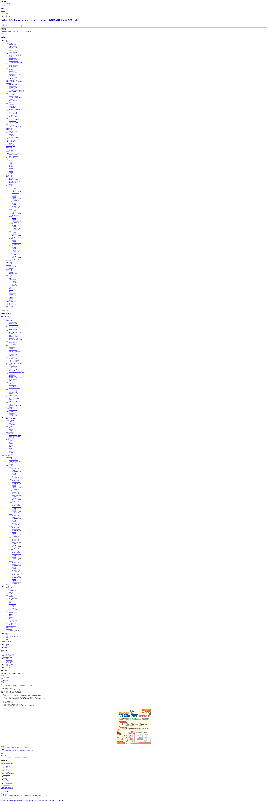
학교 (10, 291)
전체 (12, 763)
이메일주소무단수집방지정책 (13, 636)
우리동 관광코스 (16, 470)
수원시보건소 (6, 775)
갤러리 (10, 632)
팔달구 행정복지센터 (7, 788)
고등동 (10, 165)
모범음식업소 (12, 293)
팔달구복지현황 (13, 87)
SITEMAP (6, 316)
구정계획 (11, 268)
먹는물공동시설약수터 (14, 109)
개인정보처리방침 (7, 783)
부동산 (7, 53)
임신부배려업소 (13, 295)
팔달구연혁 (9, 269)
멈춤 (7, 763)
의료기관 (11, 288)
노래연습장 (12, 134)
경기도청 (5, 776)
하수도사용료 (12, 121)
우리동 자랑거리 (16, 468)
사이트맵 (5, 15)
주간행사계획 (12, 150)
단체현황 (14, 190)
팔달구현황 (9, 271)
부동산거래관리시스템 (14, 55)
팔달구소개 (9, 262)
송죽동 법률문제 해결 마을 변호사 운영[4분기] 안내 (16, 747)
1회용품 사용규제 (13, 107)
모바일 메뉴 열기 (5, 310)
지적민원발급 (12, 75)
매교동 (10, 162)
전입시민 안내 (12, 44)
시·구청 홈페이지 (6, 791)
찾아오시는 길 (15, 193)
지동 (10, 169)
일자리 (7, 128)
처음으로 (5, 13)
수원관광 (3, 11)
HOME (2, 316)
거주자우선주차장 (13, 126)
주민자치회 (9, 176)
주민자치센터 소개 (13, 179)
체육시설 (14, 284)
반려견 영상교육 (13, 100)
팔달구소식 (9, 147)
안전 (7, 64)
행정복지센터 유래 (16, 471)
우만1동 (11, 171)
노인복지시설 (12, 86)
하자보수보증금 (13, 112)
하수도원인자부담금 (14, 119)
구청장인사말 (6, 16)
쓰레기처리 (12, 104)
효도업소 (11, 294)
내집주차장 (12, 125)
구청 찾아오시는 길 (11, 304)
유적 (10, 276)
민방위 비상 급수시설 (14, 66)
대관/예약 (8, 157)
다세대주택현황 (13, 113)
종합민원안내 (9, 43)
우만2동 (11, 172)
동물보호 (8, 93)
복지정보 (11, 84)
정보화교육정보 (10, 80)
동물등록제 (12, 94)
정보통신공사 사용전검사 (12, 81)
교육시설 (14, 282)
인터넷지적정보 (13, 77)
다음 (4, 763)
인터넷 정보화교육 (13, 360)
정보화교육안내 (13, 358)
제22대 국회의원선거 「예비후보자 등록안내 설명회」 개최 (18, 750)
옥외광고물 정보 (13, 116)
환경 (7, 103)
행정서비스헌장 (13, 131)
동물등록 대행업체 (13, 96)
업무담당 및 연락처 (16, 191)
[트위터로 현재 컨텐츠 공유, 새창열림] (5, 646)
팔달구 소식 (10, 641)
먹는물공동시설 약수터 (14, 388)
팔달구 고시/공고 (13, 154)
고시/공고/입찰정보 (11, 153)
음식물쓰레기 (12, 106)
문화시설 (14, 281)
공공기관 (11, 290)
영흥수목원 (6, 780)
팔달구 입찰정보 (13, 156)
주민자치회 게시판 (13, 182)
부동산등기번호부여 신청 (15, 74)
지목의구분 (12, 69)
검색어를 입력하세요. (7, 31)
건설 (7, 118)
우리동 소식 (9, 260)
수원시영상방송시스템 (9, 773)
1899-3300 (17, 757)
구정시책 (8, 265)
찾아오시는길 (6, 785)
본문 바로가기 (6, 3)
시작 (9, 763)
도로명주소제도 (13, 72)
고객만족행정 (9, 129)
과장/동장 (11, 144)
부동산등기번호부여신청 (15, 351)
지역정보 (8, 287)
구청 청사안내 (9, 303)
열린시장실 (9, 146)
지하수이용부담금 (13, 122)
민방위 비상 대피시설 (14, 65)
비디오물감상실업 (13, 137)
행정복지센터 (9, 175)
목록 (2, 753)
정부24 (5, 778)
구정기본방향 (12, 266)
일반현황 (14, 188)
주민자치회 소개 (13, 178)
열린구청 (8, 138)
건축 (7, 110)
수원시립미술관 (7, 767)
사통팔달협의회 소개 (14, 630)
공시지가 (11, 56)
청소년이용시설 (16, 285)
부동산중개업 (12, 58)
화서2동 (11, 168)
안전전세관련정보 (13, 59)
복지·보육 (8, 83)
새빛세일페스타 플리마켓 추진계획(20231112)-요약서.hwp (17, 685)
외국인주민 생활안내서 (14, 90)
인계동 (10, 174)
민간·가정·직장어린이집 (15, 91)
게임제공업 (12, 135)
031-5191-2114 (23, 757)
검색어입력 (4, 26)
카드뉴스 (11, 99)
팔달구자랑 (9, 275)
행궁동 (10, 160)
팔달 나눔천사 (12, 88)
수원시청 (3, 5)
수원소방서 (6, 770)
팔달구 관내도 (9, 306)
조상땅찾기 (12, 71)
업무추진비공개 (10, 141)
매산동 (10, 163)
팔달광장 (11, 429)
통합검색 (8, 637)
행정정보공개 (9, 132)
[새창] (32, 800)
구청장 (10, 143)
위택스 (10, 50)
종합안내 (8, 41)
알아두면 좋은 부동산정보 (15, 62)
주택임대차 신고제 (13, 61)
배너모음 (8, 639)
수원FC (5, 769)
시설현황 (11, 184)
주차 (7, 124)
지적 (7, 68)
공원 (10, 278)
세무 (7, 49)
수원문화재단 (6, 772)
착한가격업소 (12, 297)
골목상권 (11, 300)
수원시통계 (12, 273)
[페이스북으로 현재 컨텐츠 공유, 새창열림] (6, 644)
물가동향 (11, 298)
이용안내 (5, 633)
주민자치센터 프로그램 (14, 181)
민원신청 (11, 46)
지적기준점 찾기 (13, 78)
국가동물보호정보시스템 (15, 97)
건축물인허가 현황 (13, 115)
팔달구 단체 (9, 307)
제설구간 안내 (9, 159)
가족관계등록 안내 (13, 47)
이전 (2, 763)
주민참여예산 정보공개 (12, 140)
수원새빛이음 (6, 766)
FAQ (10, 102)
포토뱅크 (3, 8)
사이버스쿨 (12, 361)
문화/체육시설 (12, 279)
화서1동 (11, 166)
